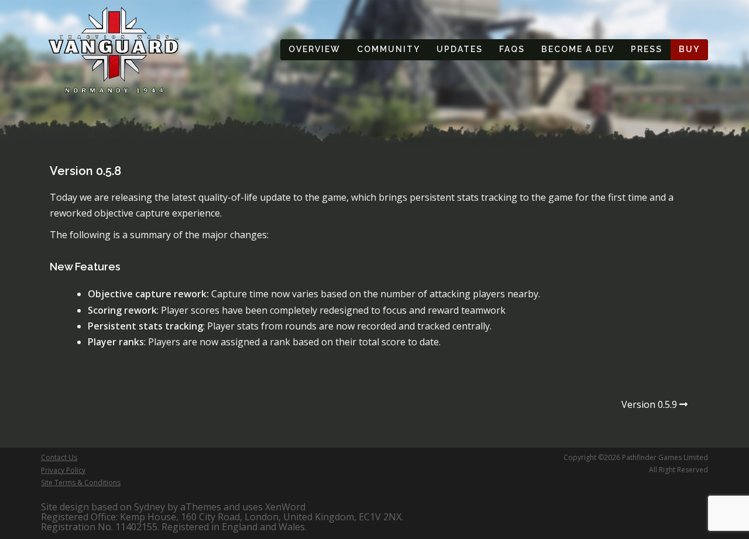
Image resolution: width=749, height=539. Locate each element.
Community (388, 49)
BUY (689, 49)
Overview (314, 49)
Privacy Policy (63, 470)
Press (646, 49)
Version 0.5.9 (649, 404)
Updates (460, 49)
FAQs (512, 49)
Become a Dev (577, 49)
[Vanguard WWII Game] (114, 48)
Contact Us (59, 457)
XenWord (285, 506)
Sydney (149, 506)
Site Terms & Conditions (81, 482)
